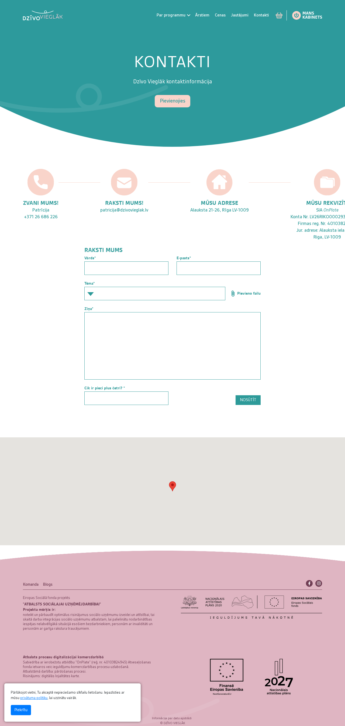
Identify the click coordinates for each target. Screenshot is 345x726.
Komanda (31, 584)
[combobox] (154, 293)
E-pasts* (184, 258)
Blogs (48, 584)
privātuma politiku (33, 698)
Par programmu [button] (171, 15)
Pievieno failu (248, 293)
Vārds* (90, 258)
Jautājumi (240, 15)
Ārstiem (202, 15)
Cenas (220, 15)
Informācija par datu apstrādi (172, 718)
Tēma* (89, 283)
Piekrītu (20, 710)
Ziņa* (88, 308)
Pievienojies (172, 101)
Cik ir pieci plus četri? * (104, 388)
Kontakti (261, 15)
